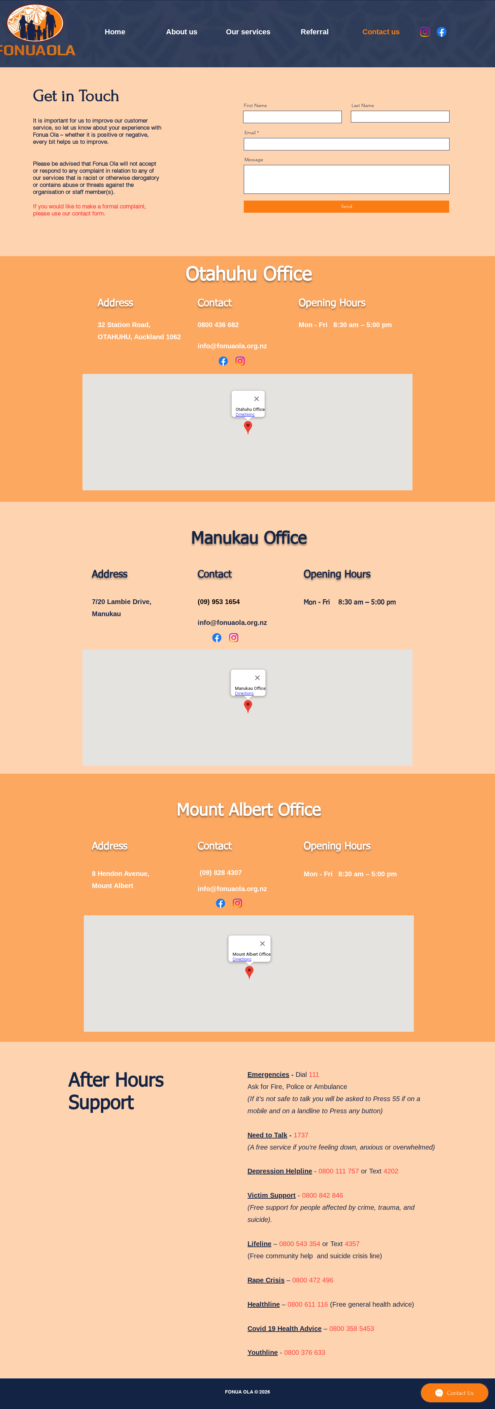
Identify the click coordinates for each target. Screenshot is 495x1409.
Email (250, 132)
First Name (255, 105)
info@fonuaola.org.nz (232, 346)
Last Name (363, 105)
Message (253, 159)
